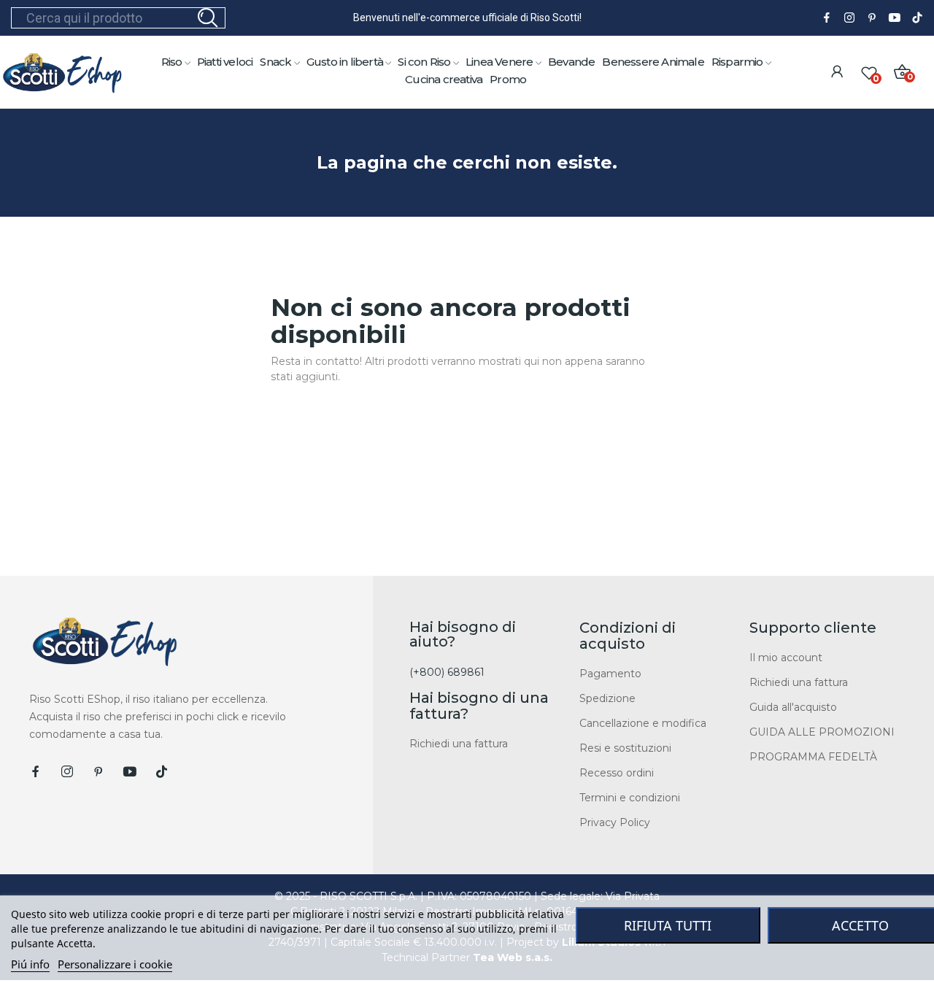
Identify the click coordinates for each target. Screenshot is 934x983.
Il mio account (785, 657)
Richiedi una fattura (458, 743)
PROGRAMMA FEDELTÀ (813, 756)
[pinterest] (872, 18)
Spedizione (607, 698)
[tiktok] (917, 18)
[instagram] (849, 18)
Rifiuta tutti (667, 925)
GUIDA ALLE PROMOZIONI (822, 732)
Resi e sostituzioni (625, 748)
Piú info (30, 964)
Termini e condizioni (629, 797)
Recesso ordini (616, 772)
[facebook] (827, 18)
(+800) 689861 (447, 672)
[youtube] (894, 18)
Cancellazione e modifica (642, 723)
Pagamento (610, 673)
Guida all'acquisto (793, 707)
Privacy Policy (614, 822)
